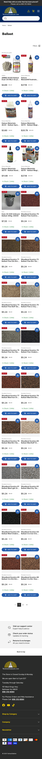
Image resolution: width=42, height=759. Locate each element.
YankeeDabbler (11, 753)
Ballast (10, 25)
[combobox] (21, 18)
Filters (35, 46)
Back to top (21, 652)
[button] (33, 11)
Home (4, 25)
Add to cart (12, 95)
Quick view (17, 57)
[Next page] (27, 605)
